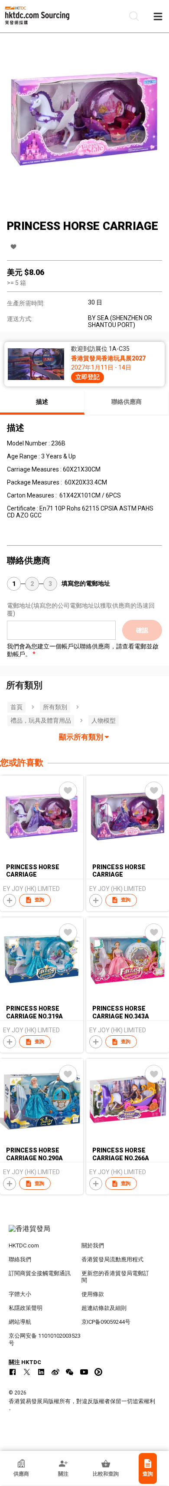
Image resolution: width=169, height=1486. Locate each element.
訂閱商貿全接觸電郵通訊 (40, 1273)
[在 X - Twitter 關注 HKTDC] (27, 1372)
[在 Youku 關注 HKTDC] (98, 1372)
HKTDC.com (24, 1245)
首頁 (16, 707)
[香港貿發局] (85, 1233)
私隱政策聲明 (25, 1308)
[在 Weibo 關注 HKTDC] (55, 1372)
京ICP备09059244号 (105, 1322)
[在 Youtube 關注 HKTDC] (84, 1372)
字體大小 (20, 1294)
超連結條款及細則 (104, 1308)
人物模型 (103, 720)
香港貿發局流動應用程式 (112, 1259)
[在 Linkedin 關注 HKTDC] (41, 1372)
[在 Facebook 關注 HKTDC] (12, 1372)
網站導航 (20, 1322)
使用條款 (92, 1294)
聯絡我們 (20, 1259)
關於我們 (92, 1245)
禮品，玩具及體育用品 (40, 720)
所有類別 (55, 707)
